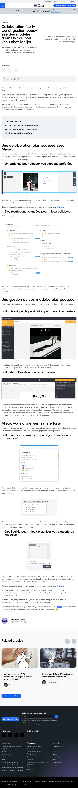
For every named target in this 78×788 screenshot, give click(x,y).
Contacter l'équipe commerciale (65, 5)
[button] (47, 1)
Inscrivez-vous (55, 12)
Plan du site (30, 769)
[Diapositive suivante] (74, 641)
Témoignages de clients (34, 746)
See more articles (11, 696)
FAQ (28, 757)
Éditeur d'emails (6, 757)
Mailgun (55, 754)
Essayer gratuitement (59, 765)
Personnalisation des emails (10, 765)
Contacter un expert (10, 719)
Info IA (54, 751)
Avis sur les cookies (25, 781)
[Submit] (56, 716)
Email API (4, 751)
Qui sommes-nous (58, 746)
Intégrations (5, 749)
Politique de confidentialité (10, 781)
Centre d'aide (31, 749)
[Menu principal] (2, 5)
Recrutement (57, 749)
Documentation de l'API (34, 751)
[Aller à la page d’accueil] (39, 5)
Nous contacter (57, 762)
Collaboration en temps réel (10, 762)
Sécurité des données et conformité (13, 770)
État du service (31, 754)
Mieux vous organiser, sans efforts (20, 133)
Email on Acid (57, 757)
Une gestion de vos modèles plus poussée (22, 129)
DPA (72, 781)
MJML (3, 759)
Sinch (54, 759)
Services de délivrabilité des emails (12, 767)
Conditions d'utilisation (40, 781)
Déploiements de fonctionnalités (11, 746)
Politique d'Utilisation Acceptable (59, 781)
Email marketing (6, 754)
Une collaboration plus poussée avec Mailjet (23, 125)
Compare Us (31, 759)
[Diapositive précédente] (67, 641)
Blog (28, 767)
